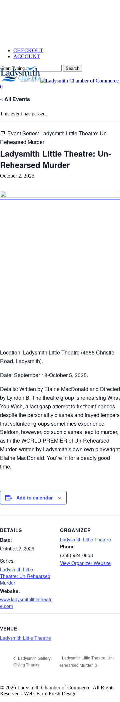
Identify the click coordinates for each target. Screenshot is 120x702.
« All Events (15, 99)
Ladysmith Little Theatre (85, 539)
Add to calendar (34, 497)
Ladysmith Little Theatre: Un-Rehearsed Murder (25, 576)
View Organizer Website (85, 563)
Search (72, 68)
